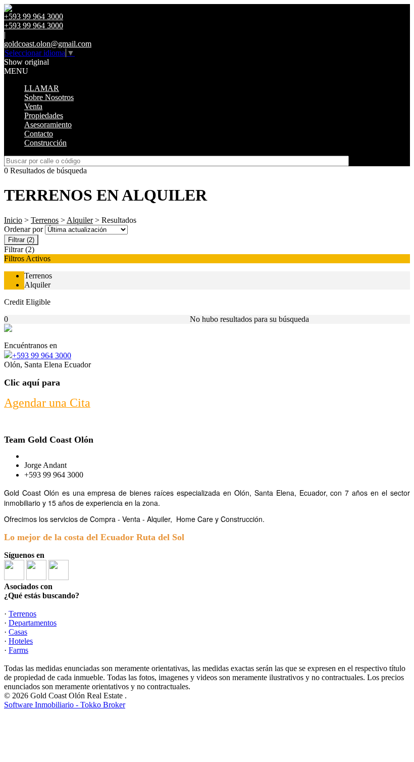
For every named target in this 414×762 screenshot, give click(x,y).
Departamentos (33, 622)
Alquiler (80, 220)
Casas (18, 632)
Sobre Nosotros (49, 97)
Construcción (45, 142)
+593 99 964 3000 (41, 355)
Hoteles (21, 641)
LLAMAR (41, 88)
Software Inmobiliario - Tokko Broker (64, 704)
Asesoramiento (48, 124)
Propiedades (43, 115)
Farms (18, 650)
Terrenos (45, 220)
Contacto (38, 133)
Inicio (13, 220)
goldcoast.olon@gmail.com (47, 43)
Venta (33, 106)
